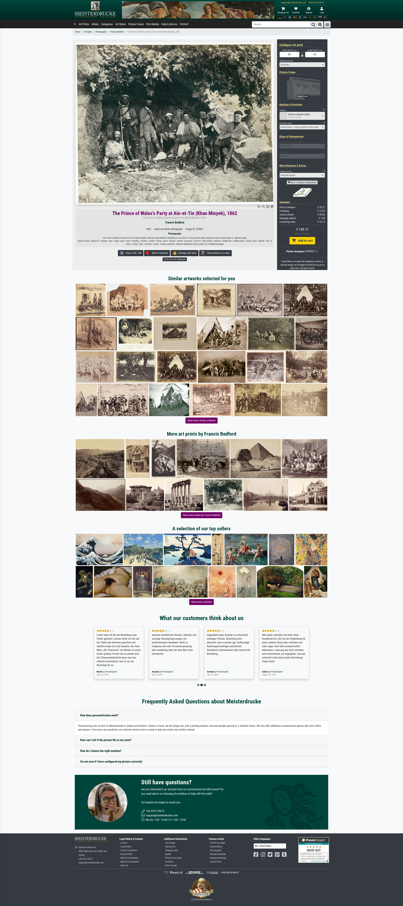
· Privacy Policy (125, 854)
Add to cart (304, 241)
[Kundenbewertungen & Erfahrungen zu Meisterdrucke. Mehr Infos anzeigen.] (313, 849)
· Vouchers (168, 861)
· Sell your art (169, 846)
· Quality (167, 854)
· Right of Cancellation (128, 858)
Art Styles (120, 24)
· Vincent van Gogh (217, 843)
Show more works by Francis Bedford (201, 515)
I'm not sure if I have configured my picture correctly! (111, 761)
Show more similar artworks (201, 420)
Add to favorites (159, 252)
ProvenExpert (109, 671)
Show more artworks (201, 601)
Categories (107, 24)
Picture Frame (136, 24)
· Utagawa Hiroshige (217, 858)
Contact (184, 24)
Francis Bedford (117, 32)
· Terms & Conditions (128, 850)
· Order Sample (170, 865)
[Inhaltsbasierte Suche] (320, 24)
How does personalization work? (99, 715)
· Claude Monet (215, 846)
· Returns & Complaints (129, 861)
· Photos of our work (172, 858)
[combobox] (302, 64)
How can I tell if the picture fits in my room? (105, 740)
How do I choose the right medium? (101, 751)
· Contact (123, 843)
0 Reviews (181, 259)
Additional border (286, 61)
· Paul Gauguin (215, 850)
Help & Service (169, 24)
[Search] (313, 24)
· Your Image (169, 843)
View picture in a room (217, 252)
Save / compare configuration (303, 182)
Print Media (152, 24)
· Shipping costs (171, 850)
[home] (74, 24)
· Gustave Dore (215, 861)
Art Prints (84, 24)
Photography (101, 32)
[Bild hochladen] (327, 24)
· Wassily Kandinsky (217, 854)
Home (77, 32)
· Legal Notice (125, 846)
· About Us (123, 865)
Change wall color (186, 252)
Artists (95, 24)
